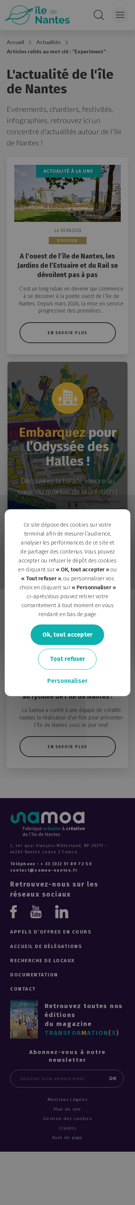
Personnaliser (67, 680)
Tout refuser (67, 659)
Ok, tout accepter (67, 634)
